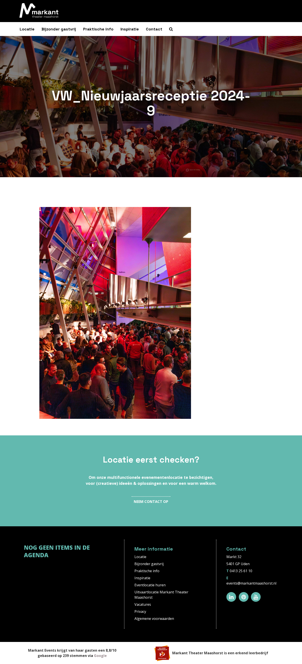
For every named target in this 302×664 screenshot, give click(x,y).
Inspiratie (129, 29)
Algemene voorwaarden (154, 618)
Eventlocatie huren (150, 585)
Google (100, 655)
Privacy (140, 611)
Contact (154, 29)
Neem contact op (151, 501)
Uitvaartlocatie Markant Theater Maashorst (161, 595)
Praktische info (98, 29)
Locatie (27, 29)
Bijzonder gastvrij (59, 29)
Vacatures (142, 604)
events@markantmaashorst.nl (251, 583)
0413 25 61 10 (241, 570)
